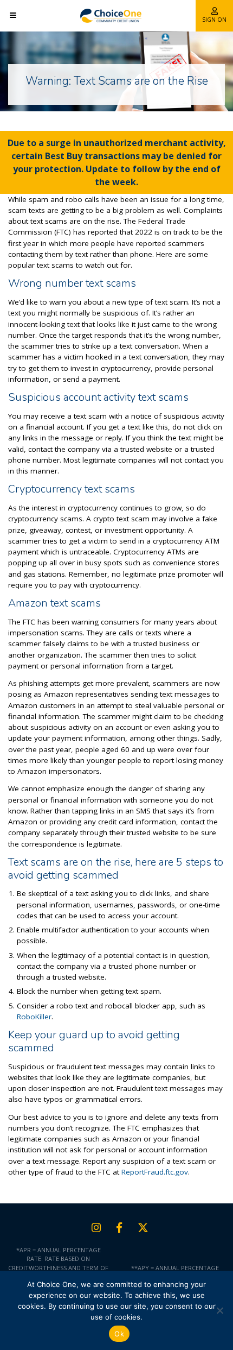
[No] (219, 1310)
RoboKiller (34, 1016)
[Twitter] (143, 1227)
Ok (119, 1333)
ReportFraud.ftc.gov (154, 1172)
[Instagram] (96, 1227)
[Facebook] (119, 1227)
